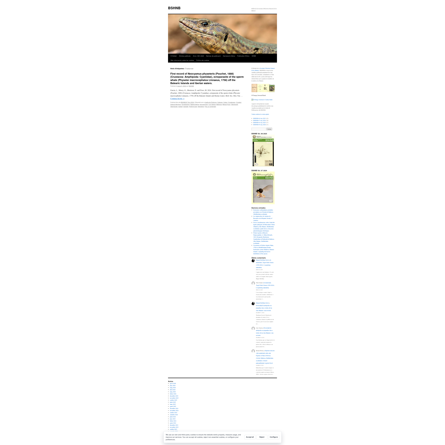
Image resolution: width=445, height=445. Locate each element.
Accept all (250, 437)
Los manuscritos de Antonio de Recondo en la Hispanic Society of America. (262, 218)
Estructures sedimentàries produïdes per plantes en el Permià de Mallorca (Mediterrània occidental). (263, 212)
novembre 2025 (174, 398)
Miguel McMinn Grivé (262, 260)
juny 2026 (172, 385)
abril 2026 (172, 390)
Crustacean (231, 102)
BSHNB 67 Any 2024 (187, 102)
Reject (261, 437)
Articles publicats (185, 56)
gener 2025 (173, 406)
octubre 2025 (173, 400)
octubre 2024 (173, 412)
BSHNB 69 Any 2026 (259, 124)
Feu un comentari (210, 106)
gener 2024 (173, 423)
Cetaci (225, 102)
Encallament (186, 104)
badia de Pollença (211, 102)
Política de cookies (202, 60)
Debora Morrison (175, 104)
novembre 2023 (174, 427)
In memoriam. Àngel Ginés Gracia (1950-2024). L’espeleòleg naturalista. (265, 285)
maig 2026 (173, 387)
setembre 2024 (174, 415)
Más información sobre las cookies (182, 60)
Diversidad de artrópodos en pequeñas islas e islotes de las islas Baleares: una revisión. (264, 307)
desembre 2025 (174, 396)
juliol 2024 (173, 417)
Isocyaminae (204, 104)
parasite (185, 106)
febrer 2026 (173, 394)
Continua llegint (177, 98)
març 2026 (173, 392)
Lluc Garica (212, 104)
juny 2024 (172, 419)
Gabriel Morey (194, 104)
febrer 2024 (173, 421)
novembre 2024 (174, 410)
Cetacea (220, 102)
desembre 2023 (174, 425)
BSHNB (174, 7)
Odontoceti (234, 104)
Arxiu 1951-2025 (198, 56)
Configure (274, 437)
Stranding (201, 106)
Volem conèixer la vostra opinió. (260, 114)
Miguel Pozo (226, 104)
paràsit (180, 106)
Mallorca (219, 104)
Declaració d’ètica (229, 56)
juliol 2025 (173, 402)
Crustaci (238, 102)
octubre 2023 (173, 429)
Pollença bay (193, 106)
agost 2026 (173, 383)
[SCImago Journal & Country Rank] (261, 99)
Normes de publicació (213, 56)
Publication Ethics (243, 56)
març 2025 (173, 404)
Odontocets (174, 106)
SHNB (254, 56)
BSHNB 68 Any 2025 (259, 122)
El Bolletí (174, 56)
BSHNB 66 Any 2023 (259, 118)
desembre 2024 (174, 408)
